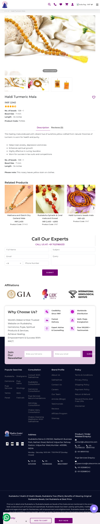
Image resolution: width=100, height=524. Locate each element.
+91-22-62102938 (32, 462)
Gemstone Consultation (34, 390)
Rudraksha (9, 376)
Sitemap (55, 418)
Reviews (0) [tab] (57, 127)
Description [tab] (43, 127)
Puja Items (19, 382)
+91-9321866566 (47, 462)
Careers (55, 389)
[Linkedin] (22, 443)
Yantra (7, 393)
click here (87, 512)
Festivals (20, 398)
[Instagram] (17, 443)
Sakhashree (57, 380)
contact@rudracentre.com (86, 442)
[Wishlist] (61, 5)
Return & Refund (82, 394)
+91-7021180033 (80, 447)
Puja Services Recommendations (37, 397)
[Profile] (72, 5)
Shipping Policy (82, 385)
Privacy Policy (81, 380)
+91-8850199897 (63, 462)
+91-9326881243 (83, 467)
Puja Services (8, 387)
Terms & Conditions (84, 375)
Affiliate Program (59, 413)
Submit (50, 272)
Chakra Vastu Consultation (34, 411)
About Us (56, 375)
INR (88, 4)
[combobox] (13, 263)
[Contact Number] (55, 5)
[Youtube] (12, 443)
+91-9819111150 (90, 447)
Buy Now (63, 521)
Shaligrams (21, 376)
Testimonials (57, 404)
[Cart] (66, 5)
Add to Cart (40, 521)
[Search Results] (49, 5)
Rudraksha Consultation (34, 383)
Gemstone (9, 381)
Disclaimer (80, 406)
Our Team (56, 394)
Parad (7, 398)
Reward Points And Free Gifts (83, 400)
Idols (18, 393)
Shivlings (20, 388)
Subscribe (89, 354)
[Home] (5, 4)
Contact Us (57, 385)
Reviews (55, 409)
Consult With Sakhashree (34, 376)
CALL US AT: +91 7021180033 (49, 244)
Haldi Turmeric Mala (18, 11)
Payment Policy (82, 389)
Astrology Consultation (34, 404)
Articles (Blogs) (59, 399)
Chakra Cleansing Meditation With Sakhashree (36, 419)
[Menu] (97, 4)
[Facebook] (7, 443)
